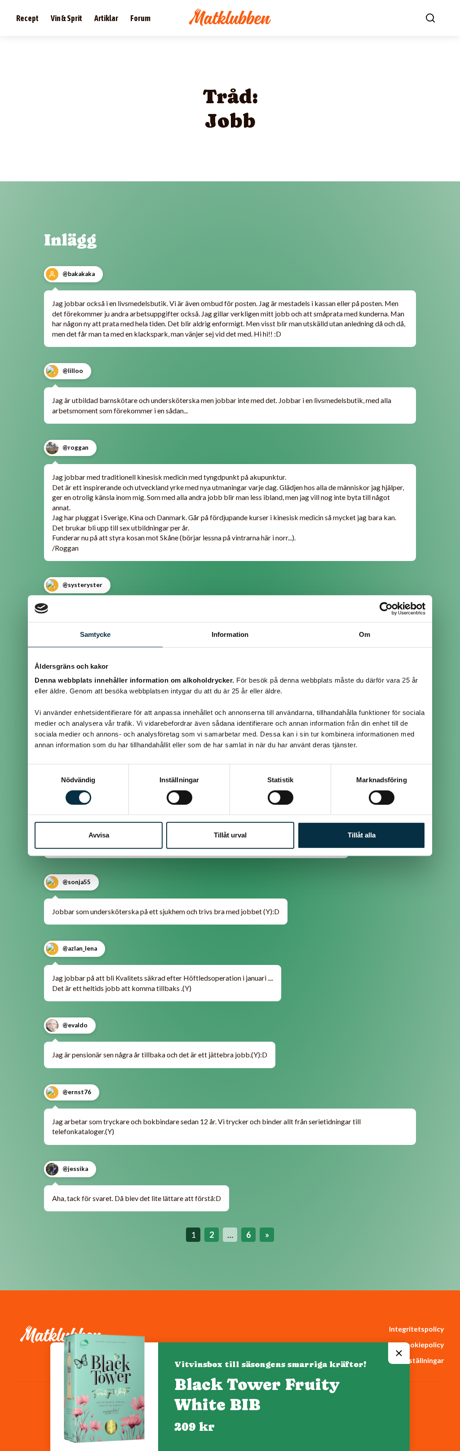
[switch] (179, 797)
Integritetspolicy (416, 1328)
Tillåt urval (230, 835)
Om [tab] (364, 634)
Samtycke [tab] (95, 634)
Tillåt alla (362, 835)
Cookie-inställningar (410, 1360)
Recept (27, 18)
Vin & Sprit (66, 18)
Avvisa (98, 835)
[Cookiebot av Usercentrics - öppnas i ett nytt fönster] (386, 608)
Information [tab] (230, 634)
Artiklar (106, 18)
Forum (140, 18)
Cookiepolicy (422, 1344)
